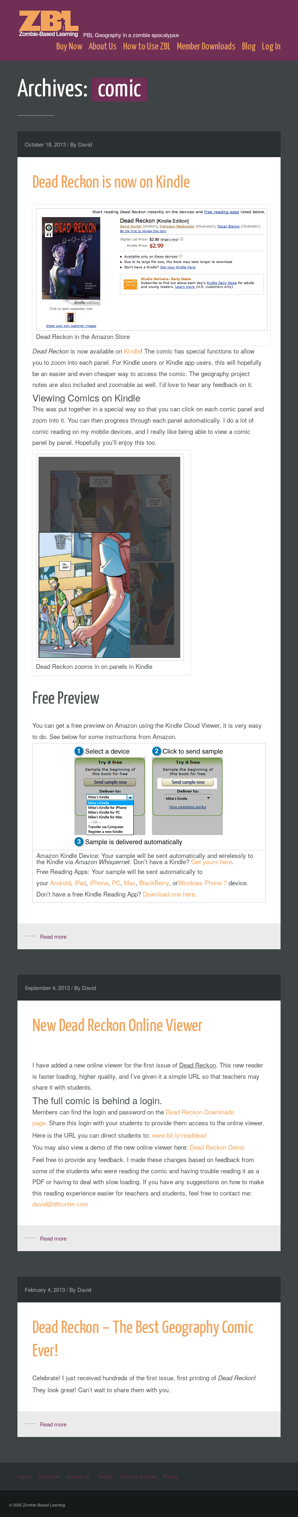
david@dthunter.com (60, 1203)
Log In (271, 46)
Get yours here (211, 861)
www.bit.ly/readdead (179, 1134)
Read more (53, 936)
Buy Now (69, 46)
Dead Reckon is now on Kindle (111, 183)
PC (116, 882)
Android (60, 882)
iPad (80, 882)
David (85, 144)
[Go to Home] (50, 34)
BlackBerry (154, 882)
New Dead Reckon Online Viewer (117, 1026)
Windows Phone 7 (202, 882)
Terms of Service (138, 1476)
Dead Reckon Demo (217, 1146)
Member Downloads (206, 46)
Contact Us (78, 1476)
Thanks (105, 1476)
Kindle (132, 350)
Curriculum (48, 1476)
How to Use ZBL (147, 46)
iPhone (99, 882)
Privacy (171, 1476)
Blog (249, 46)
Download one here (169, 893)
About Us (103, 46)
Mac (130, 882)
